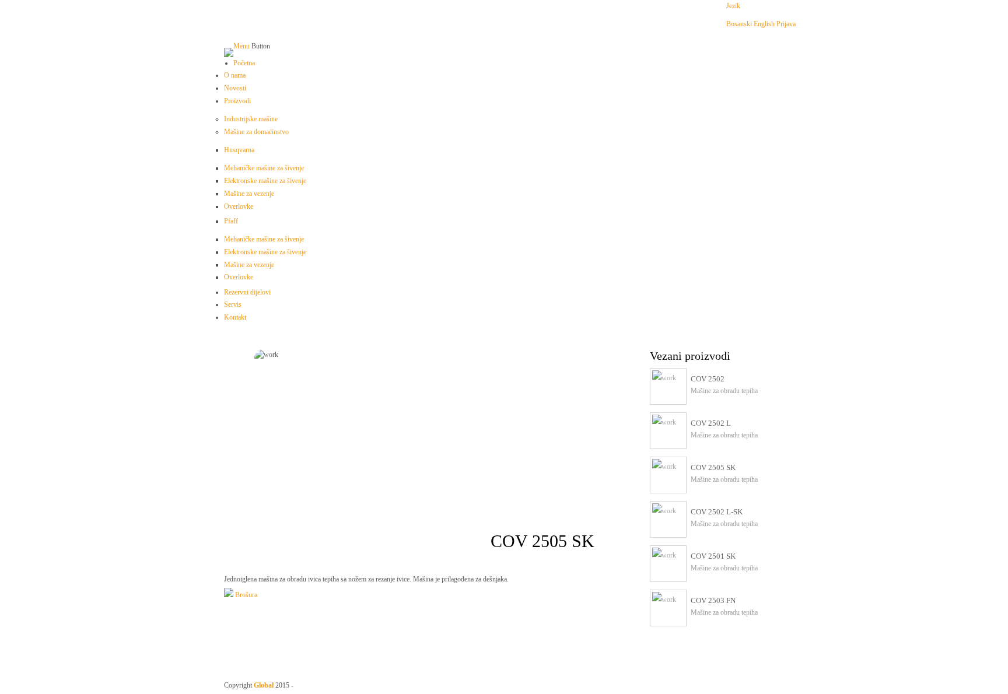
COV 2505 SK (713, 467)
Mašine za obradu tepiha (724, 391)
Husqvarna (239, 150)
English (764, 24)
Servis (233, 304)
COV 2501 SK (713, 556)
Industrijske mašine (251, 119)
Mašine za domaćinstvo (256, 132)
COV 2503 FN (713, 600)
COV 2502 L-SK (717, 511)
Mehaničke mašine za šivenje (264, 168)
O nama (235, 75)
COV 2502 (707, 378)
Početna (244, 63)
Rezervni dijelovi (247, 292)
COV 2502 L (711, 423)
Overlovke (238, 206)
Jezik (733, 6)
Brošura (245, 595)
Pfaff (231, 221)
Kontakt (235, 317)
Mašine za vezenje (249, 194)
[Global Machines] (228, 52)
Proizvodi (237, 101)
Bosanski (739, 24)
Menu (241, 46)
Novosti (235, 88)
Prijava (786, 24)
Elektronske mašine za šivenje (265, 181)
